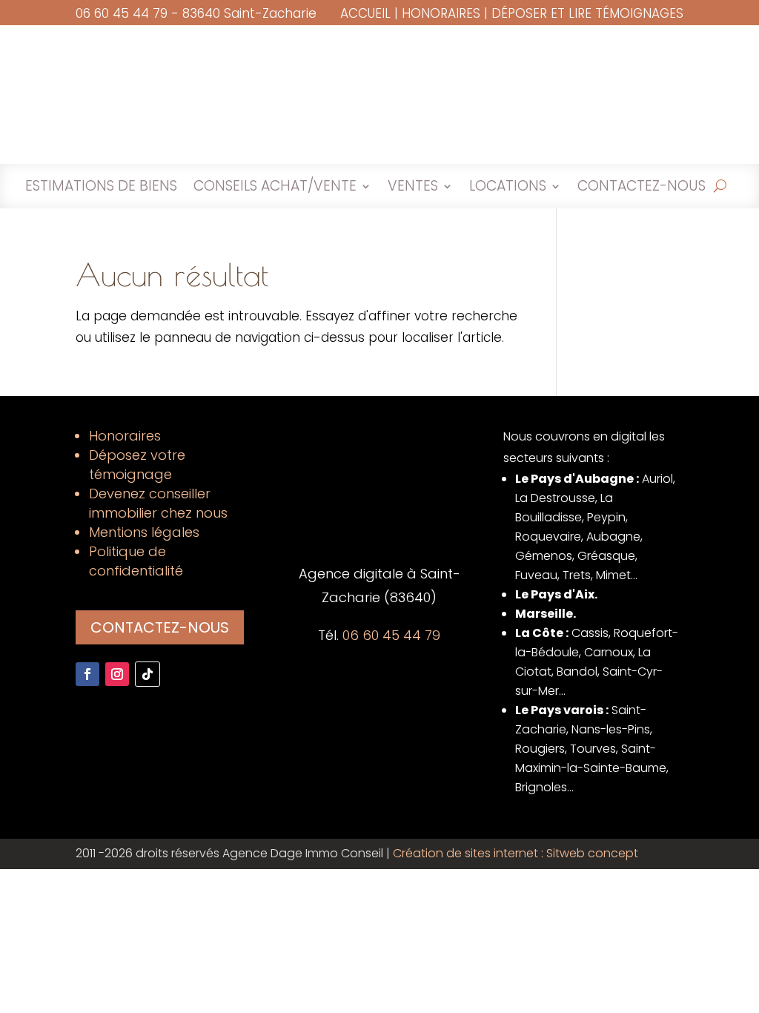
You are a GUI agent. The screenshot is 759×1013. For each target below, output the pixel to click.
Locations (507, 188)
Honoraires (441, 13)
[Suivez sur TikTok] (147, 674)
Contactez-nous (641, 188)
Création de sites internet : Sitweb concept (515, 853)
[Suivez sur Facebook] (87, 674)
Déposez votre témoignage (137, 465)
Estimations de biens (101, 188)
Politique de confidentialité (136, 561)
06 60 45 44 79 (122, 13)
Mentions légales (144, 532)
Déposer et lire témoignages (587, 13)
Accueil (365, 13)
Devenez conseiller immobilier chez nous (158, 503)
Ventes (413, 188)
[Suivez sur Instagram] (117, 674)
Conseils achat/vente (275, 188)
